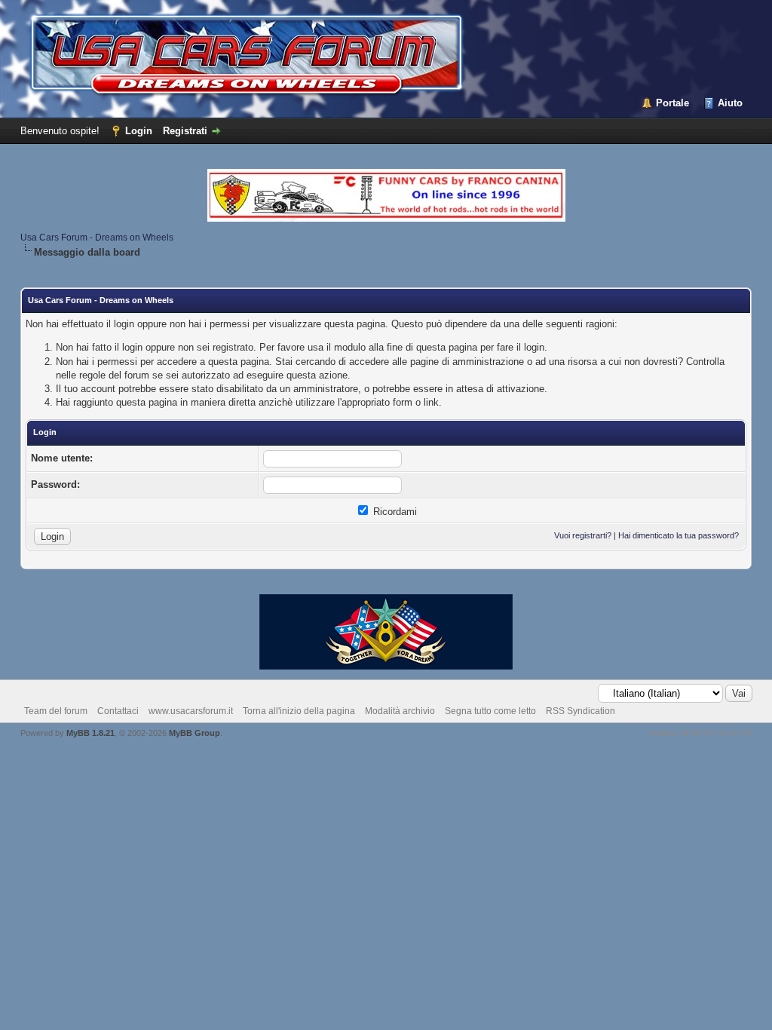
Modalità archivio (400, 711)
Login (138, 130)
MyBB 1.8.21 (90, 732)
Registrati (185, 130)
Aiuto (730, 103)
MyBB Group (194, 732)
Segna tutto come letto (490, 711)
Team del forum (55, 711)
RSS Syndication (580, 711)
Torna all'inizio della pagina (299, 711)
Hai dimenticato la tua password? (678, 535)
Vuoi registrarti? (582, 535)
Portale (672, 103)
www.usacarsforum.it (191, 711)
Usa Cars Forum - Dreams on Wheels (96, 237)
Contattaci (118, 711)
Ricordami (393, 511)
